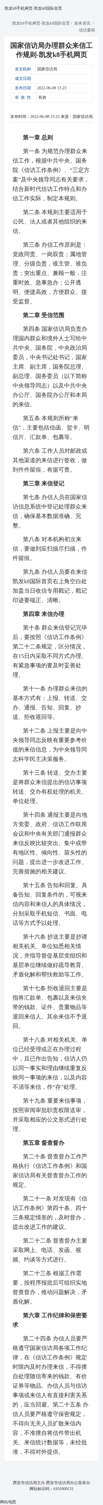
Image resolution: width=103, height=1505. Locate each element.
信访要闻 (87, 30)
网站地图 (8, 1502)
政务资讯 (82, 23)
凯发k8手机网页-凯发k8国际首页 (33, 8)
